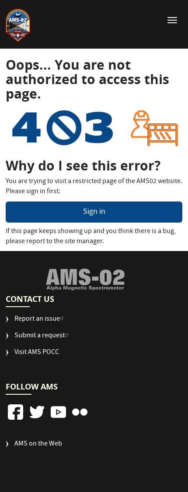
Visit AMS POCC (36, 353)
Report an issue (37, 320)
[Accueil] (18, 25)
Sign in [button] (94, 212)
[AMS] (85, 279)
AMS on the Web (38, 444)
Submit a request (39, 336)
